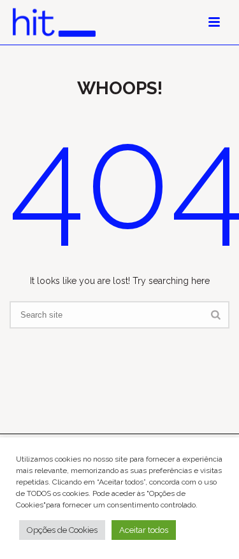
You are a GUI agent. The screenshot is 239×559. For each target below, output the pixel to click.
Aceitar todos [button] (143, 530)
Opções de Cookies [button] (62, 530)
